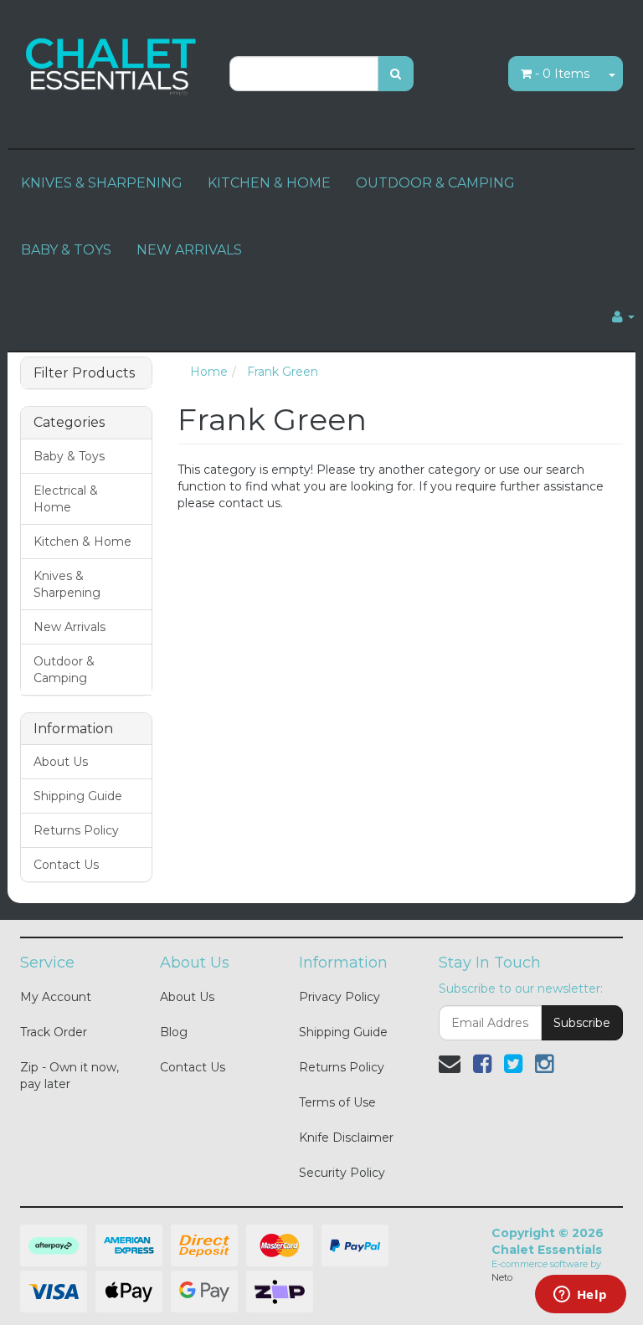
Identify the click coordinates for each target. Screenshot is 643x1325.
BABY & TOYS (66, 250)
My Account (55, 996)
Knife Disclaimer (346, 1137)
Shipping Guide (77, 796)
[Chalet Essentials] (112, 64)
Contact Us (66, 864)
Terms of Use (337, 1102)
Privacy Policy (339, 996)
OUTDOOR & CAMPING (435, 183)
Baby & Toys (69, 456)
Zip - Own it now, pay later (69, 1075)
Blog (174, 1032)
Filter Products (84, 373)
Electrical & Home (65, 499)
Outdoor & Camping (64, 670)
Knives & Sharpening (66, 584)
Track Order (53, 1032)
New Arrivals (69, 626)
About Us (60, 761)
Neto (501, 1277)
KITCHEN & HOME (269, 183)
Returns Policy (76, 830)
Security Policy (342, 1172)
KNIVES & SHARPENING (102, 183)
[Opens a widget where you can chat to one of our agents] (580, 1296)
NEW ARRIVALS (189, 250)
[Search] (396, 73)
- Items (562, 73)
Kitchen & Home (82, 541)
